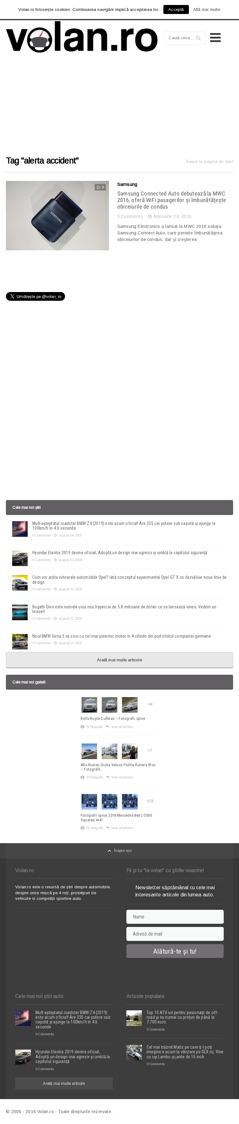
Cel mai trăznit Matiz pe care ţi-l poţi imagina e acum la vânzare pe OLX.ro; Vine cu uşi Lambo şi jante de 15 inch (185, 1052)
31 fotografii (94, 828)
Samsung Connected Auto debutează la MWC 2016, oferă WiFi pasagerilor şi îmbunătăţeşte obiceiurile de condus (171, 200)
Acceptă (176, 9)
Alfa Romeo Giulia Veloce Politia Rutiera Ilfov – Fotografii (118, 767)
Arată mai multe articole (119, 660)
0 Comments (130, 216)
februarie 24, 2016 (172, 216)
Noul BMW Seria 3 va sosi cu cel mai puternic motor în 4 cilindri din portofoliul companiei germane (121, 636)
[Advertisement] (119, 107)
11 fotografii (94, 727)
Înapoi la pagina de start (209, 161)
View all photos (122, 727)
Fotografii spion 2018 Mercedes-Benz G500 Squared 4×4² (116, 817)
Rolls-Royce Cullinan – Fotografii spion (113, 718)
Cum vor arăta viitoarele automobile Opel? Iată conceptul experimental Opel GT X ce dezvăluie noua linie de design (129, 579)
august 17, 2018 (70, 643)
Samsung (127, 184)
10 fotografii (94, 777)
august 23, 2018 (70, 560)
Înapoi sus (123, 850)
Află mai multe (207, 9)
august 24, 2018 (70, 535)
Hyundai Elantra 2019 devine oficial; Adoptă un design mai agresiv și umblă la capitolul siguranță (119, 552)
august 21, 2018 (70, 618)
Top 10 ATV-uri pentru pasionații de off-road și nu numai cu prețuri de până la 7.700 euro (182, 1017)
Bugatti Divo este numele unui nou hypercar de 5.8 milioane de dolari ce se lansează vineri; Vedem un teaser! (124, 609)
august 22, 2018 (70, 589)
